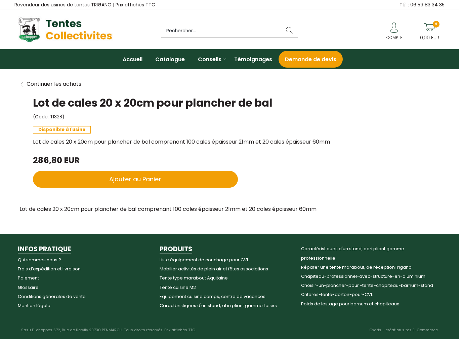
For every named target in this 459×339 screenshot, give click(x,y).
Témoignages (253, 59)
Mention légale (34, 305)
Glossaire (28, 287)
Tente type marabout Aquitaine (194, 278)
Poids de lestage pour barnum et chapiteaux (350, 304)
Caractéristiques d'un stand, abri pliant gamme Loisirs (218, 305)
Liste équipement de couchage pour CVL (204, 260)
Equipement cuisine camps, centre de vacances (212, 296)
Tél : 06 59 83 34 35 (422, 4)
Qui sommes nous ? (39, 260)
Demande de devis (310, 59)
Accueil (132, 59)
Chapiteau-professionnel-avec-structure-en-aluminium (363, 276)
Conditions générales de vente (52, 296)
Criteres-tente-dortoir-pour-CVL (337, 294)
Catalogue (170, 59)
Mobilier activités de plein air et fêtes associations (214, 269)
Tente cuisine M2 (178, 287)
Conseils (209, 59)
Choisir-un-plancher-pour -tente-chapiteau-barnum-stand (367, 285)
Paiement (28, 278)
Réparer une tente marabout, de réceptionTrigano (356, 267)
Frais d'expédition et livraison (49, 269)
